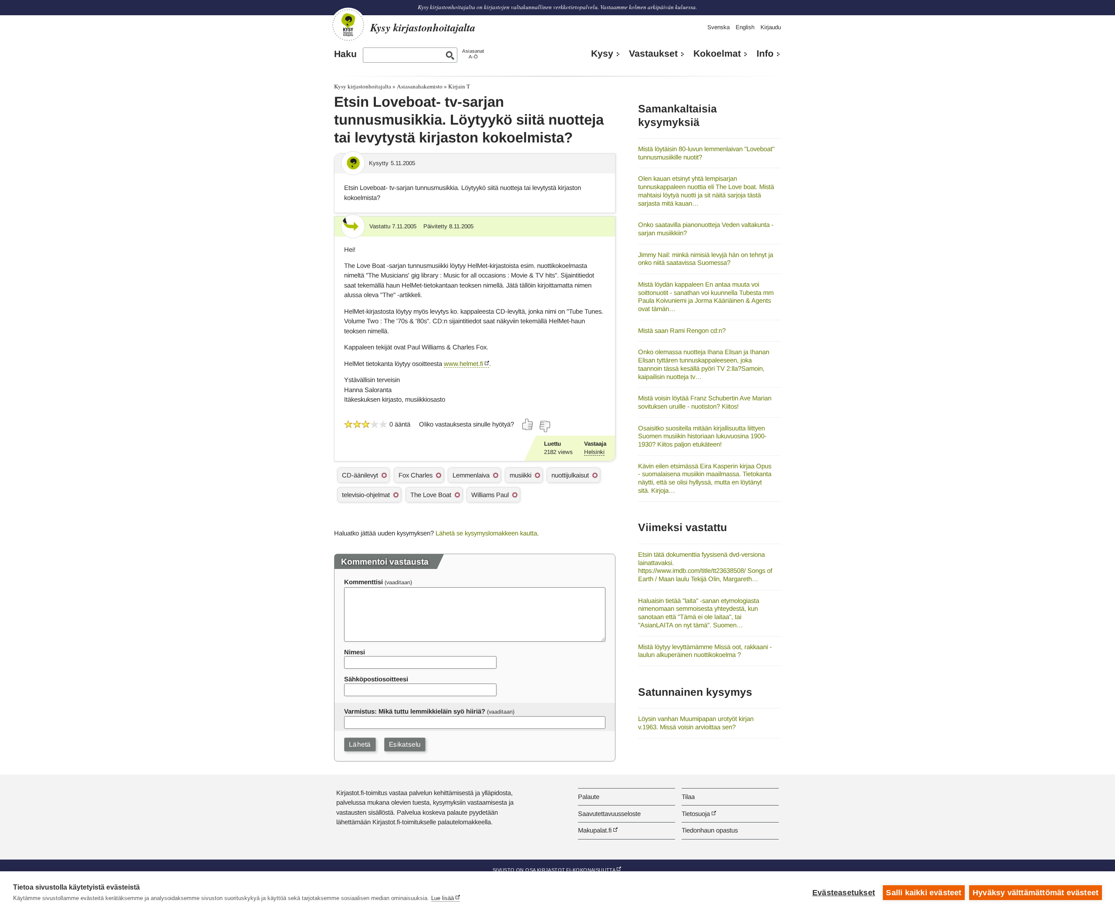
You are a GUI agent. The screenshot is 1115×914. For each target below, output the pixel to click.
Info (765, 53)
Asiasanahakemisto (420, 86)
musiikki (520, 475)
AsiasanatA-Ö (473, 53)
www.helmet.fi (463, 363)
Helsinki (594, 452)
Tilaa (688, 796)
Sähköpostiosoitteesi (376, 679)
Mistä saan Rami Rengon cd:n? (682, 330)
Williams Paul (490, 494)
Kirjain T (459, 86)
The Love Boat (430, 494)
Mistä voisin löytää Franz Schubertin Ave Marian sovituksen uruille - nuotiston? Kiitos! (704, 402)
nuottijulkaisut (570, 475)
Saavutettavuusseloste (609, 813)
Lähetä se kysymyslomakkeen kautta (486, 533)
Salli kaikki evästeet (923, 892)
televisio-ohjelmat (366, 494)
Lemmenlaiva (471, 475)
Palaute (588, 796)
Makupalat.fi (595, 830)
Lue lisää (442, 898)
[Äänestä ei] (544, 426)
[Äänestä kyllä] (528, 424)
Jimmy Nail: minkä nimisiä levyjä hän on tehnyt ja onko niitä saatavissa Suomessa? (705, 259)
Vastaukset (653, 53)
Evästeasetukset (843, 892)
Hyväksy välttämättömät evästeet (1035, 892)
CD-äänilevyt (360, 475)
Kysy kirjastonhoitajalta (362, 86)
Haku (345, 54)
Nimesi (354, 652)
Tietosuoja (696, 813)
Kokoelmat (717, 53)
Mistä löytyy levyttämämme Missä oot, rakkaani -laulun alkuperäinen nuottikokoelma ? (705, 651)
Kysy (602, 53)
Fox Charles (415, 475)
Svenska (718, 27)
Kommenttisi (363, 582)
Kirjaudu (770, 27)
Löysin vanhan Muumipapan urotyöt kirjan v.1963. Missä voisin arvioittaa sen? (695, 723)
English (745, 27)
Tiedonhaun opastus (710, 830)
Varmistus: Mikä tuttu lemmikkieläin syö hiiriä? (414, 711)
